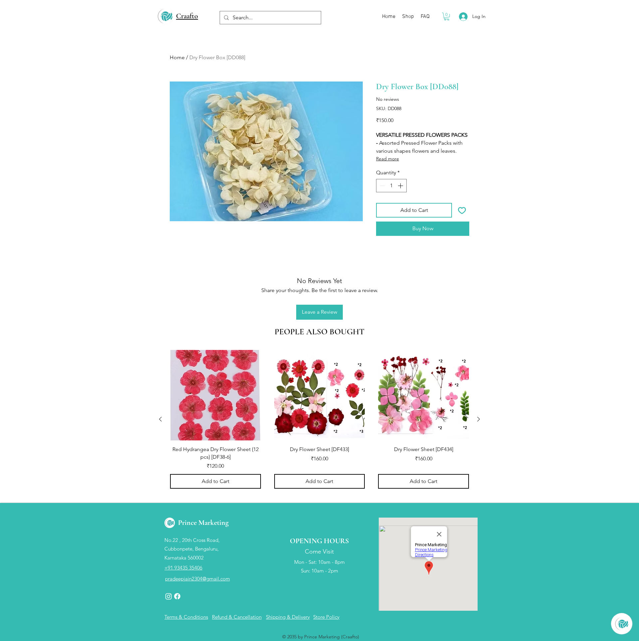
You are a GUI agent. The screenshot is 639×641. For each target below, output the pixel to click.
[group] (319, 419)
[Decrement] (381, 185)
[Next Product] (479, 419)
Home (177, 57)
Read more (387, 159)
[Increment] (401, 185)
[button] (446, 17)
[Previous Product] (160, 419)
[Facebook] (177, 596)
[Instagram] (168, 596)
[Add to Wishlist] (462, 210)
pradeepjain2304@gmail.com (197, 578)
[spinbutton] (391, 185)
